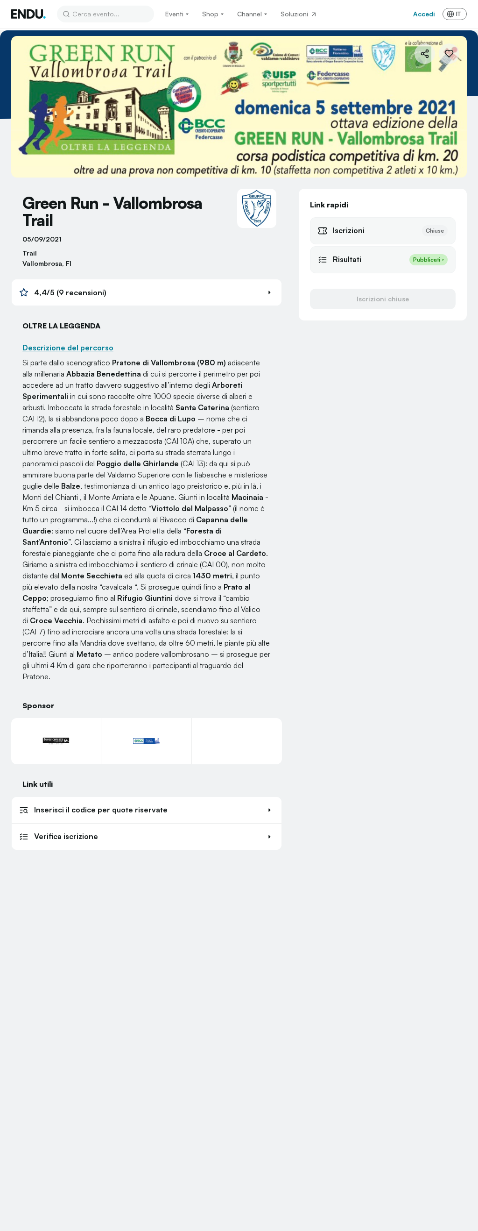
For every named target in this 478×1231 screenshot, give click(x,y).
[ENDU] (28, 14)
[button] (146, 292)
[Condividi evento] (425, 53)
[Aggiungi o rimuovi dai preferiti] (449, 53)
